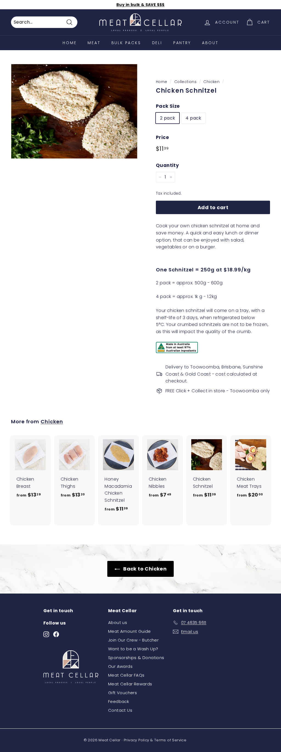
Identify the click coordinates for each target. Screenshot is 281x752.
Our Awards (120, 666)
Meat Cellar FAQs (126, 675)
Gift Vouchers (122, 693)
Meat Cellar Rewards (130, 684)
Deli (157, 43)
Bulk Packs (126, 43)
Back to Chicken (144, 568)
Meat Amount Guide (129, 631)
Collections (185, 81)
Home (161, 81)
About (210, 43)
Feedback (118, 701)
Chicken (211, 81)
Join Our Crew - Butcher (133, 640)
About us (117, 622)
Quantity (167, 165)
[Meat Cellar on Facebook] (56, 634)
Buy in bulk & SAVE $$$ (140, 4)
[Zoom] (74, 111)
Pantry (182, 43)
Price (162, 137)
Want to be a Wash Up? (133, 649)
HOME (70, 43)
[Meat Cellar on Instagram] (46, 634)
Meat (94, 43)
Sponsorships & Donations (136, 657)
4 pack (193, 118)
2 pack (167, 118)
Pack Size (168, 106)
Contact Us (120, 710)
